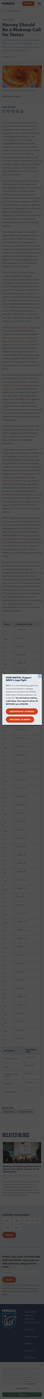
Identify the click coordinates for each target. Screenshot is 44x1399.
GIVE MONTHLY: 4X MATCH (22, 711)
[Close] (40, 676)
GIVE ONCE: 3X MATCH (20, 719)
